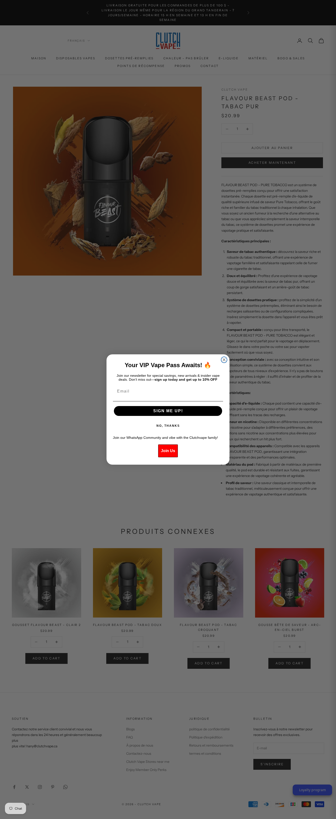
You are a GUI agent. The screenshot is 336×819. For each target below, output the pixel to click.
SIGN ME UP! (168, 411)
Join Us (168, 451)
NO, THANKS (168, 425)
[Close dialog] (224, 360)
